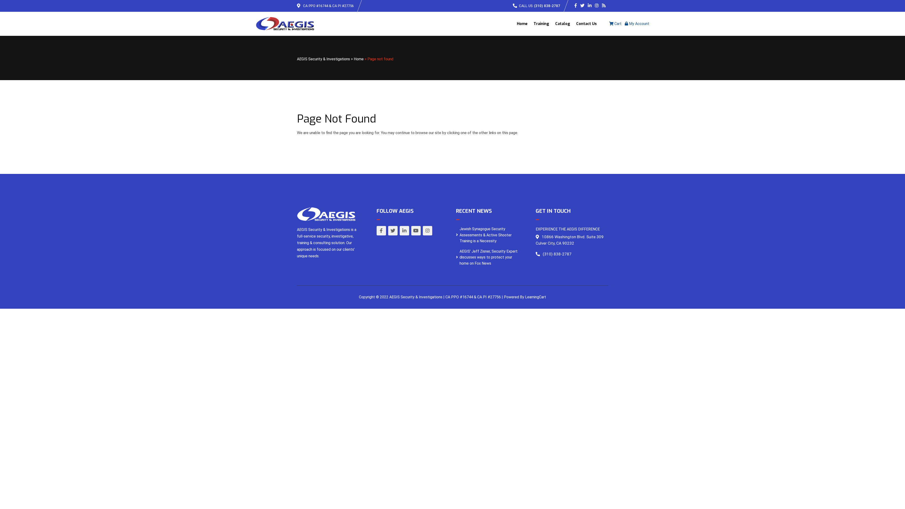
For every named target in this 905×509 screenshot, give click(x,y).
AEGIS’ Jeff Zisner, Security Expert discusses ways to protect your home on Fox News (489, 257)
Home (522, 23)
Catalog (562, 23)
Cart (617, 23)
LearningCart (535, 297)
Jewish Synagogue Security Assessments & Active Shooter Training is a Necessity (486, 235)
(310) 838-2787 (547, 6)
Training (541, 23)
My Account (638, 23)
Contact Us (586, 23)
